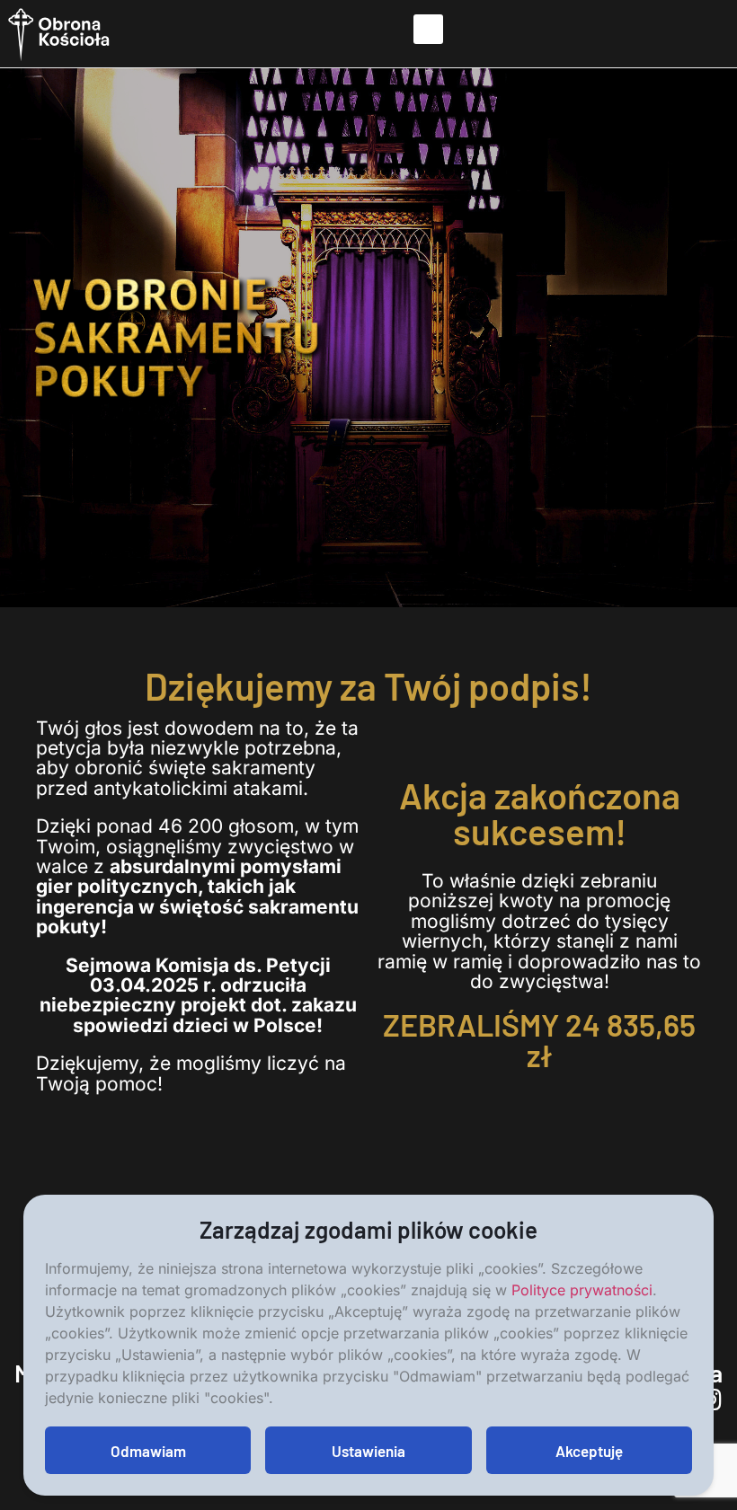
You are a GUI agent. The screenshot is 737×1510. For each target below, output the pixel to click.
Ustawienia (368, 1451)
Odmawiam (148, 1451)
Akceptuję (589, 1451)
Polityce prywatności (582, 1290)
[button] (428, 29)
